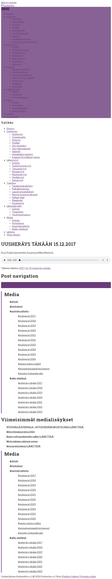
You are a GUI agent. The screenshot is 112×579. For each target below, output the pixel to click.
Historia (16, 24)
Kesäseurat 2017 (27, 316)
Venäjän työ (17, 61)
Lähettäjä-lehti (13, 89)
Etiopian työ (17, 55)
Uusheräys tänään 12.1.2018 (17, 286)
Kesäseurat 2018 (27, 320)
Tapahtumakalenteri (21, 69)
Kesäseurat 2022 (27, 340)
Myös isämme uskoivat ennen (22, 441)
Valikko (5, 8)
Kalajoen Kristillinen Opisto (24, 42)
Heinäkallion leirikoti (21, 39)
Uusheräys (11, 16)
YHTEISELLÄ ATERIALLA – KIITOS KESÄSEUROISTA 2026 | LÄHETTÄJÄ (45, 427)
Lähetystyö (12, 44)
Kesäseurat (17, 86)
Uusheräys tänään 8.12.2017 (17, 283)
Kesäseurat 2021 (27, 335)
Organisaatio (18, 22)
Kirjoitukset (16, 306)
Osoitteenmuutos (20, 97)
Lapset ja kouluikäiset (22, 75)
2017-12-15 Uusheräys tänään (35, 268)
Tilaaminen (17, 94)
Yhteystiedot (12, 116)
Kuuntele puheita (19, 108)
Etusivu (10, 14)
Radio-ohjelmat (19, 111)
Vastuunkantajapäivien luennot (34, 368)
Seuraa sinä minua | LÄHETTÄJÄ (23, 446)
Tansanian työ (18, 52)
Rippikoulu (17, 83)
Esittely (15, 47)
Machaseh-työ (18, 58)
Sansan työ (17, 64)
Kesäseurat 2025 (27, 354)
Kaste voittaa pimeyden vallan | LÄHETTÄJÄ (30, 436)
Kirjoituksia (17, 105)
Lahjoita (10, 114)
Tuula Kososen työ (20, 50)
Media (9, 100)
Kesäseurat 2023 (27, 344)
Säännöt (16, 36)
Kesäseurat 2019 (27, 325)
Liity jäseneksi (18, 30)
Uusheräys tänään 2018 (30, 387)
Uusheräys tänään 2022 (30, 407)
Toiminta (10, 67)
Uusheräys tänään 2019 (30, 392)
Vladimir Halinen (70, 576)
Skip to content (9, 2)
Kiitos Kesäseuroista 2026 (21, 431)
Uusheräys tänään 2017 (30, 383)
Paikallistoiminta (19, 72)
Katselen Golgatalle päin (30, 373)
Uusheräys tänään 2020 (30, 397)
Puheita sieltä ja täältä (29, 363)
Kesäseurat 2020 (27, 330)
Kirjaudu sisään (88, 576)
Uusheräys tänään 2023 (30, 411)
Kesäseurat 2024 (27, 349)
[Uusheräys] (7, 5)
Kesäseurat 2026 (27, 359)
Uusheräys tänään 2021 (30, 402)
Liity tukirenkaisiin (20, 33)
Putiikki (15, 27)
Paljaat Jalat (17, 80)
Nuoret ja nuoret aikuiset (23, 78)
